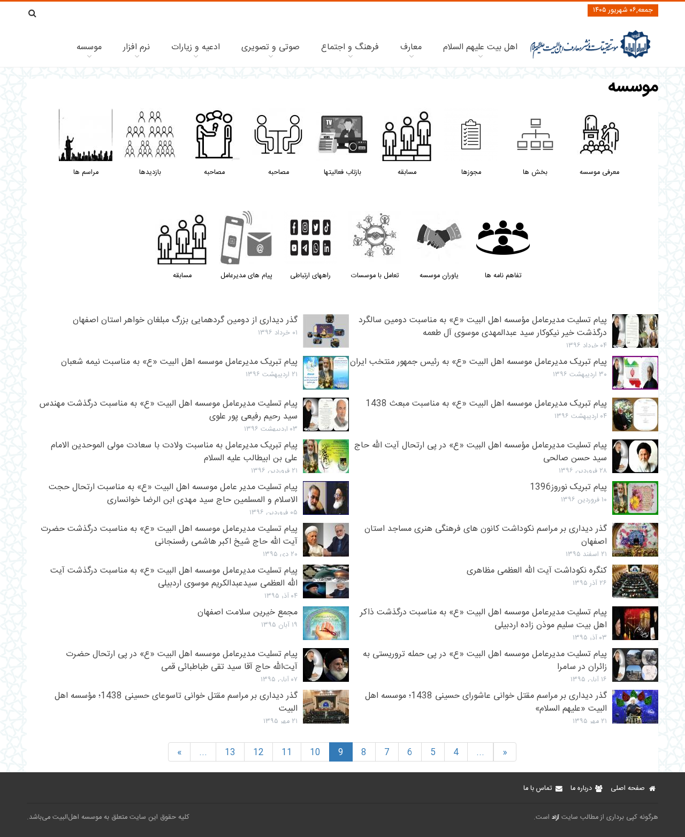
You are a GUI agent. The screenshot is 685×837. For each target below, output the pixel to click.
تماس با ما (537, 788)
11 (286, 752)
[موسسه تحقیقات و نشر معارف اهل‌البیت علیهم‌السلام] (590, 57)
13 (230, 752)
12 (258, 752)
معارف (411, 47)
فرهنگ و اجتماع (350, 47)
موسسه (89, 47)
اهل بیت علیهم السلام (480, 47)
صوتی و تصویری (270, 47)
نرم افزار (136, 47)
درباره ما (581, 788)
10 (315, 752)
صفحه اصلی (628, 788)
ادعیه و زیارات (195, 47)
